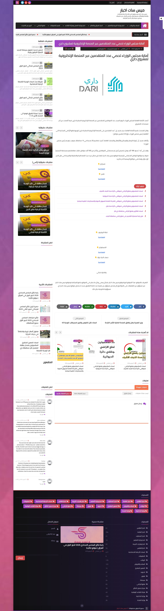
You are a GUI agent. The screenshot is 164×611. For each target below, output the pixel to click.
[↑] (82, 605)
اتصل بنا (112, 2)
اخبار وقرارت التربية (78, 501)
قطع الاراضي (41, 25)
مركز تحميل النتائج (50, 506)
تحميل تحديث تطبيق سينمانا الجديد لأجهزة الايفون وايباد (30, 51)
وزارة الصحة (126, 510)
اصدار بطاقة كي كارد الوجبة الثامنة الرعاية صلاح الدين (35, 207)
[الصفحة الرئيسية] (144, 25)
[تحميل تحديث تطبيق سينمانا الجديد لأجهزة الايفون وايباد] (48, 50)
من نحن (119, 2)
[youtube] (26, 2)
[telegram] (22, 2)
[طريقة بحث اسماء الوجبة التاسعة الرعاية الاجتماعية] (48, 81)
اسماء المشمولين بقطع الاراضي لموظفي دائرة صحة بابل (124, 206)
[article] (79, 320)
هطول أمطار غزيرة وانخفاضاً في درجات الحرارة (28, 333)
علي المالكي (98, 551)
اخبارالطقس (62, 501)
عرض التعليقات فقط (80, 393)
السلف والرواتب (134, 25)
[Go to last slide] (60, 332)
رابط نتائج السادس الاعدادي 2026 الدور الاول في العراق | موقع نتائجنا (93, 34)
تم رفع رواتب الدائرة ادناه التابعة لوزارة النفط (35, 151)
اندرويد (99, 506)
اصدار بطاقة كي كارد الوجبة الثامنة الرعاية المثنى (35, 230)
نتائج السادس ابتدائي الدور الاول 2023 (31, 67)
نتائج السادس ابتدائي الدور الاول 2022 (31, 99)
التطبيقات (27, 501)
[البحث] (17, 2)
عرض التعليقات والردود (62, 393)
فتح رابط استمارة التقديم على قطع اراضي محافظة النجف (124, 216)
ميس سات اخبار (132, 10)
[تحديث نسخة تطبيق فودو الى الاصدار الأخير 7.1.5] (48, 113)
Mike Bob (42, 441)
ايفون (89, 506)
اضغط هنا (101, 169)
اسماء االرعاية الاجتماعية (44, 501)
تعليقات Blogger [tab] (141, 387)
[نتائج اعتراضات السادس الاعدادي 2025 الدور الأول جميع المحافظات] (45, 320)
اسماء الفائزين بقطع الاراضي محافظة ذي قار (128, 211)
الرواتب (142, 506)
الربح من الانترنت (26, 25)
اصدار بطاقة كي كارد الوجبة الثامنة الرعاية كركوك (35, 185)
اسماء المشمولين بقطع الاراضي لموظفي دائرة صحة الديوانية (123, 196)
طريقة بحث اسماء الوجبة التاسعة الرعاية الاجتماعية (30, 83)
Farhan (43, 461)
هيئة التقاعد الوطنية (32, 506)
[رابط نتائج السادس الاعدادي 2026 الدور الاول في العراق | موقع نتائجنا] (45, 295)
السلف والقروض (129, 506)
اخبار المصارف (112, 501)
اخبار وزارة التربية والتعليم (116, 25)
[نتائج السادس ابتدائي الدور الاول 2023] (48, 66)
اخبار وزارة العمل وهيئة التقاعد (75, 25)
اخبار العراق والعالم (96, 25)
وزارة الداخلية (140, 510)
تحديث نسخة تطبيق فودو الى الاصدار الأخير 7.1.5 (32, 114)
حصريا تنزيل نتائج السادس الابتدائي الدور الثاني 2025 (47, 34)
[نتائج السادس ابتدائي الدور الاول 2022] (48, 97)
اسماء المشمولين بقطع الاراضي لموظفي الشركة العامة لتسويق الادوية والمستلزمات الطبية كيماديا (110, 201)
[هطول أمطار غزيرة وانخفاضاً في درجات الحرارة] (45, 334)
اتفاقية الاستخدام (129, 2)
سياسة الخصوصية (142, 2)
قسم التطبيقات (55, 25)
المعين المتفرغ (113, 506)
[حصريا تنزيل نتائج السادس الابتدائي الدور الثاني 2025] (45, 309)
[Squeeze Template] (146, 608)
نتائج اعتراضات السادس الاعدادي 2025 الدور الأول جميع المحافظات (29, 320)
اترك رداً (42, 414)
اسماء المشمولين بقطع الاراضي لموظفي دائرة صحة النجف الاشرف (121, 191)
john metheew (41, 400)
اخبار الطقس (141, 501)
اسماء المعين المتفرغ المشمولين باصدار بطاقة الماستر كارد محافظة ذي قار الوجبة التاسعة (35, 346)
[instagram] (29, 2)
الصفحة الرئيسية (112, 49)
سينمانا (79, 506)
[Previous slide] (21, 127)
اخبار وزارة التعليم (96, 501)
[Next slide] (56, 332)
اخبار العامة (127, 501)
